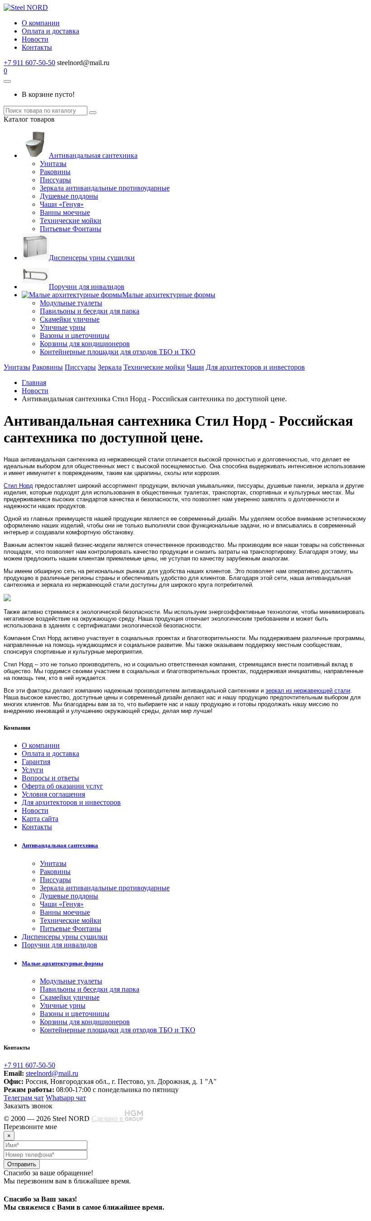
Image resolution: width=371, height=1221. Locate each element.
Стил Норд (18, 485)
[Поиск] (92, 112)
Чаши (195, 367)
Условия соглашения (53, 794)
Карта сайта (40, 818)
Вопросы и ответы (50, 778)
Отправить (21, 1164)
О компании (41, 23)
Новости (35, 39)
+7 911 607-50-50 (29, 63)
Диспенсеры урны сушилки (92, 257)
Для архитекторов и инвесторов (255, 367)
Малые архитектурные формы (168, 295)
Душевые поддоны (69, 196)
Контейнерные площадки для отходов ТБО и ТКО (117, 352)
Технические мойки (70, 220)
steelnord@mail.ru (52, 1073)
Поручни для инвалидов (86, 286)
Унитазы (53, 163)
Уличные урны (63, 327)
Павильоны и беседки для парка (89, 311)
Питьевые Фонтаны (70, 229)
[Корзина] (7, 81)
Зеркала (110, 367)
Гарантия (36, 761)
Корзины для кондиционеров (85, 343)
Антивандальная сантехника (93, 155)
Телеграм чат (24, 1098)
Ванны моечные (65, 212)
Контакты (37, 47)
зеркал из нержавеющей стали (308, 690)
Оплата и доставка (50, 31)
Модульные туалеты (71, 303)
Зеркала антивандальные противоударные (105, 188)
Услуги (32, 770)
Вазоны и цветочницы (74, 335)
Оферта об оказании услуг (62, 786)
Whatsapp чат (66, 1098)
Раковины (55, 172)
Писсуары (55, 180)
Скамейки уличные (70, 319)
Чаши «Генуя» (62, 204)
